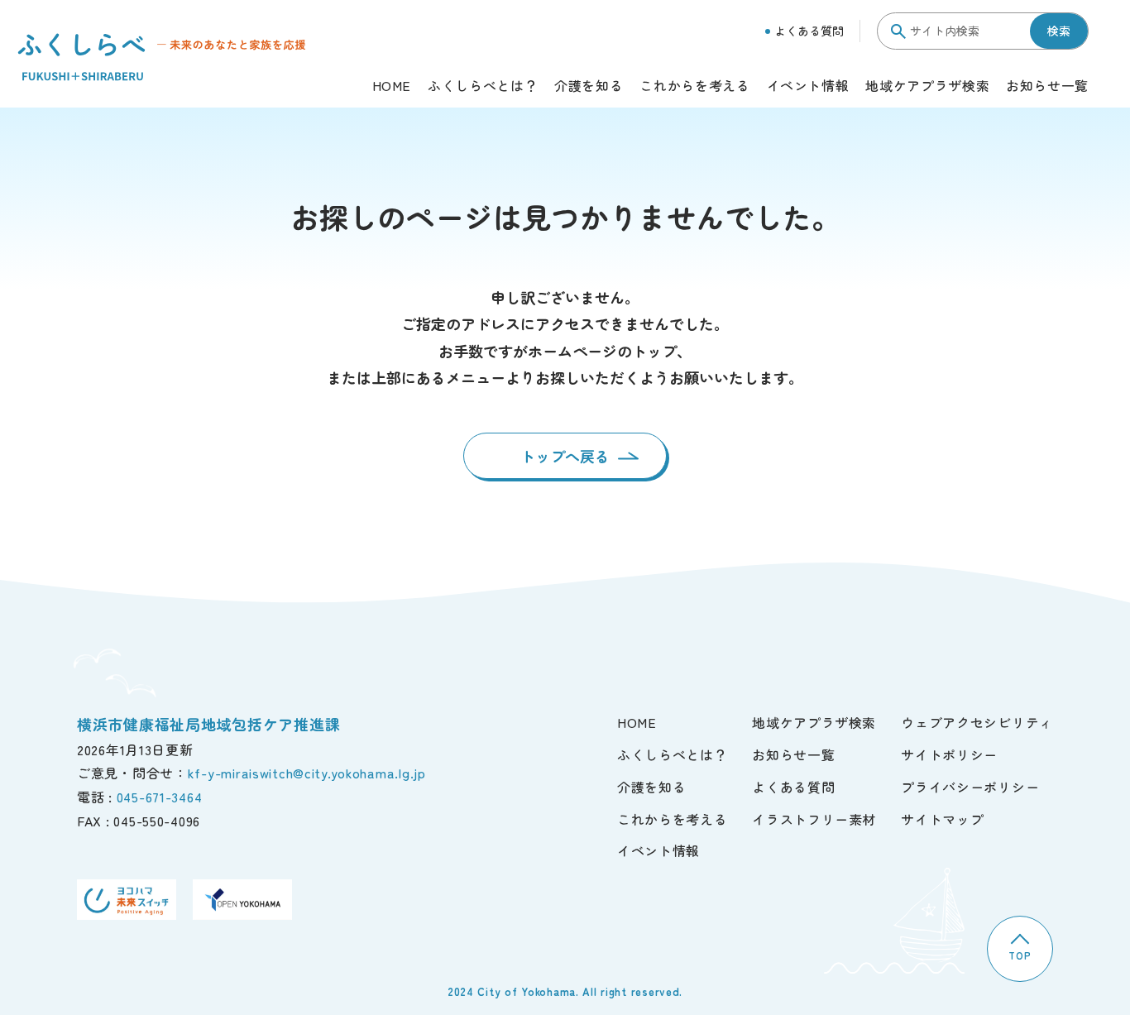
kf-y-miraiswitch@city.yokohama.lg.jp (307, 773)
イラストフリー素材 (814, 819)
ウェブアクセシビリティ (977, 722)
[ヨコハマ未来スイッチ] (126, 899)
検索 (1058, 30)
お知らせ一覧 (1047, 87)
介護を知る (588, 87)
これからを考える (694, 87)
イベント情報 (808, 87)
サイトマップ (942, 819)
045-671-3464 (160, 797)
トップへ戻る (565, 456)
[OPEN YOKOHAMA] (242, 899)
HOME (392, 87)
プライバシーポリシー (970, 787)
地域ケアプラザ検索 (927, 87)
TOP (1019, 955)
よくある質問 (809, 30)
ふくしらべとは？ (483, 87)
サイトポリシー (949, 754)
